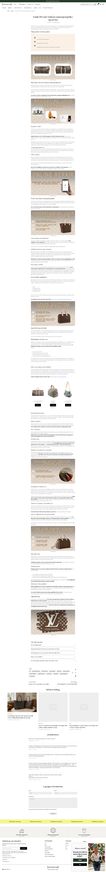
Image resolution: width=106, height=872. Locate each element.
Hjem (8, 10)
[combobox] (88, 4)
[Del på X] (75, 672)
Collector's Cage (54, 869)
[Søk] (95, 4)
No (80, 864)
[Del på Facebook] (75, 669)
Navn (30, 790)
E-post (55, 790)
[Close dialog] (103, 845)
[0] (97, 4)
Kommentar (31, 796)
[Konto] (100, 4)
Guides (12, 10)
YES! (80, 860)
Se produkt (38, 405)
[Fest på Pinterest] (75, 676)
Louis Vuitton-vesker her (61, 376)
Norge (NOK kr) (7, 869)
